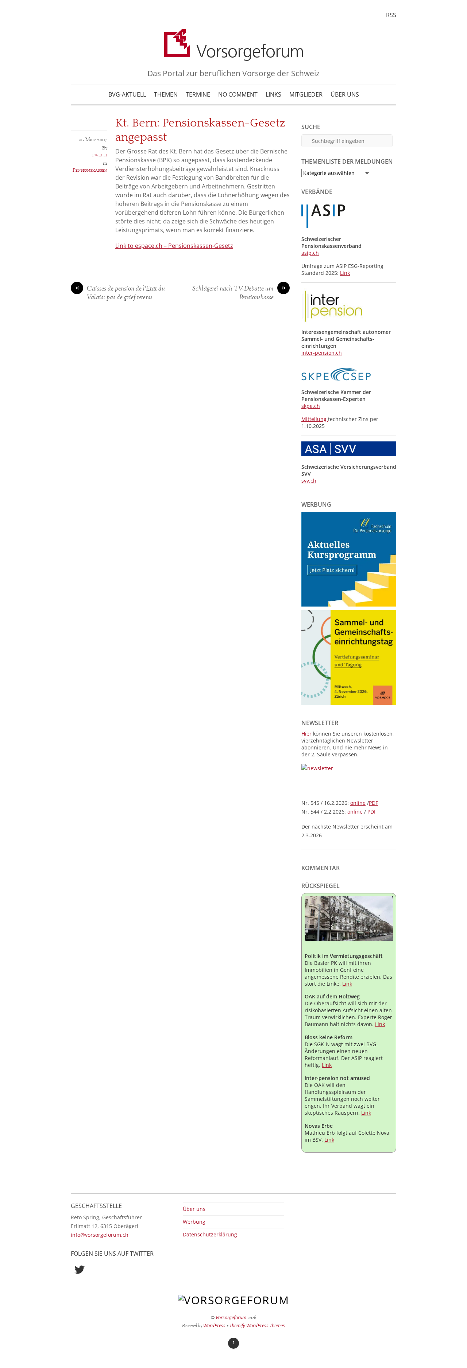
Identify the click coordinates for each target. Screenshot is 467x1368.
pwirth (99, 155)
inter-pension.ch (321, 352)
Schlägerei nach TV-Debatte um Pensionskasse (239, 294)
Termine (198, 94)
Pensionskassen (90, 170)
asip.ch (310, 252)
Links (273, 94)
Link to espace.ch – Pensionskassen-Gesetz (174, 246)
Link (345, 272)
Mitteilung (314, 419)
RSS (391, 15)
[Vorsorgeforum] (233, 55)
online (358, 802)
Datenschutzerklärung (210, 1234)
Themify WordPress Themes (257, 1325)
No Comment (238, 94)
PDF (373, 802)
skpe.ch (310, 405)
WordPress (214, 1325)
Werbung (194, 1221)
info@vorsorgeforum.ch (99, 1234)
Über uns (345, 94)
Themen (166, 94)
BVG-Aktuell (127, 94)
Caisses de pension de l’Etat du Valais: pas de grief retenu (120, 294)
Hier (306, 733)
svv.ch (308, 480)
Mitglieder (306, 94)
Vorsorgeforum (231, 1317)
